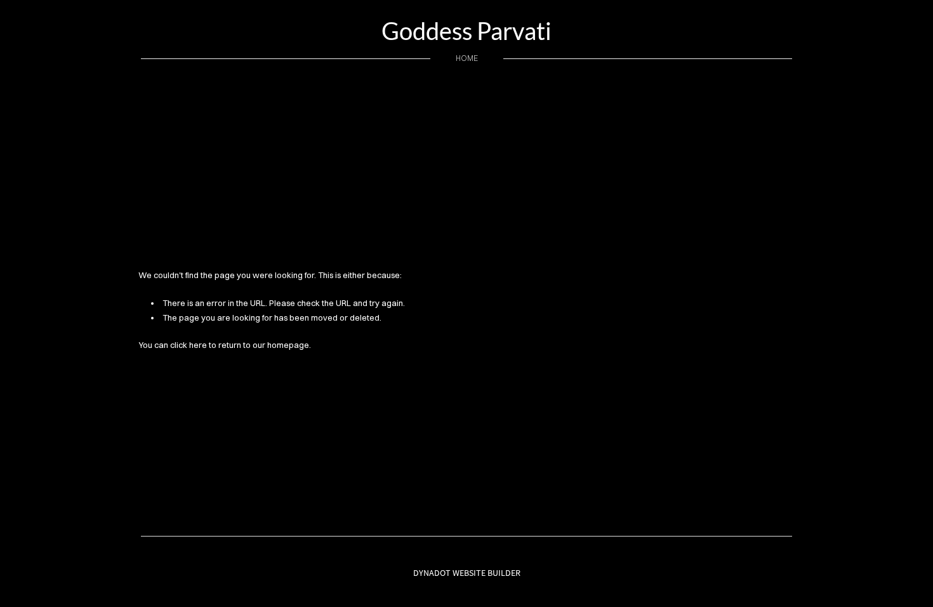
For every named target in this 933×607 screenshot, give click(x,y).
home (467, 58)
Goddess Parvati (466, 30)
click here (188, 345)
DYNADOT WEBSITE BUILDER (466, 572)
